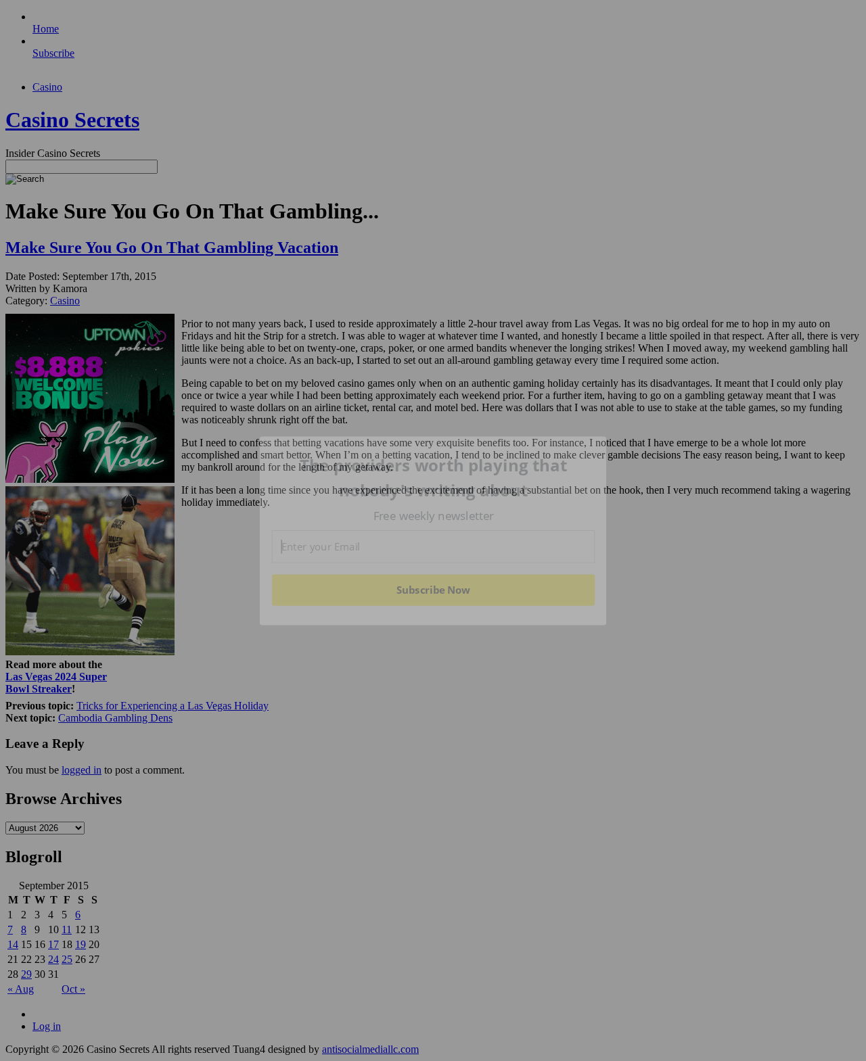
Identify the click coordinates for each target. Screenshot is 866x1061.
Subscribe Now (433, 589)
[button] (433, 477)
